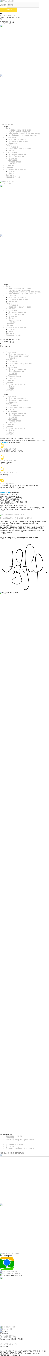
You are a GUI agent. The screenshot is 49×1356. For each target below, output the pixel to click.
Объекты (10, 165)
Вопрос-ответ (14, 162)
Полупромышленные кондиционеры (24, 134)
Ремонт (11, 150)
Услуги (9, 145)
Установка (13, 147)
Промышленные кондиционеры (22, 135)
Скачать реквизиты (16, 518)
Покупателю (11, 152)
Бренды (12, 164)
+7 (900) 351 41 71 (8, 472)
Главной (41, 440)
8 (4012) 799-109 (8, 15)
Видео (11, 173)
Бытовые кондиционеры (19, 130)
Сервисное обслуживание (20, 149)
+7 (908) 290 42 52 (8, 461)
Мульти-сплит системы (19, 132)
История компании (17, 139)
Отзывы (9, 167)
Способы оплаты (16, 156)
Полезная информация (16, 169)
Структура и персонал (18, 141)
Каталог (9, 128)
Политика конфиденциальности (20, 1140)
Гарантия (12, 158)
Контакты (10, 175)
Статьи (11, 171)
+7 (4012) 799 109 (8, 449)
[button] (24, 126)
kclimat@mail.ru (7, 483)
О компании (11, 137)
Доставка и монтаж (17, 154)
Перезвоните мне (14, 177)
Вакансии (12, 143)
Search (3, 5)
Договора (12, 160)
